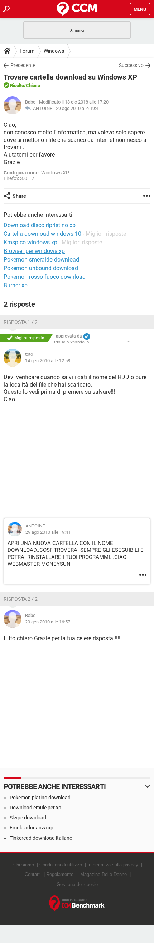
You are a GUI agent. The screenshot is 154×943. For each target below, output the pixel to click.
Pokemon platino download (40, 797)
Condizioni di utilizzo (60, 864)
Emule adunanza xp (31, 827)
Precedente (22, 65)
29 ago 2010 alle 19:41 (78, 108)
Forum (27, 51)
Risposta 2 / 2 (21, 599)
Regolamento (59, 874)
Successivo (131, 65)
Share (19, 196)
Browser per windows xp (34, 251)
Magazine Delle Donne (103, 874)
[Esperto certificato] (86, 336)
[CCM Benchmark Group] (77, 904)
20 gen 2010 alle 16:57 (47, 621)
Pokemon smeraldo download (41, 259)
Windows (54, 51)
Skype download (28, 817)
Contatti (33, 874)
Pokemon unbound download (41, 268)
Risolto (17, 85)
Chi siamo (23, 864)
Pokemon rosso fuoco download (45, 276)
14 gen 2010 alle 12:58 (47, 360)
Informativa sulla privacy (112, 864)
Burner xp (16, 285)
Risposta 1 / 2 (21, 322)
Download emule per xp (35, 807)
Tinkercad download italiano (41, 838)
